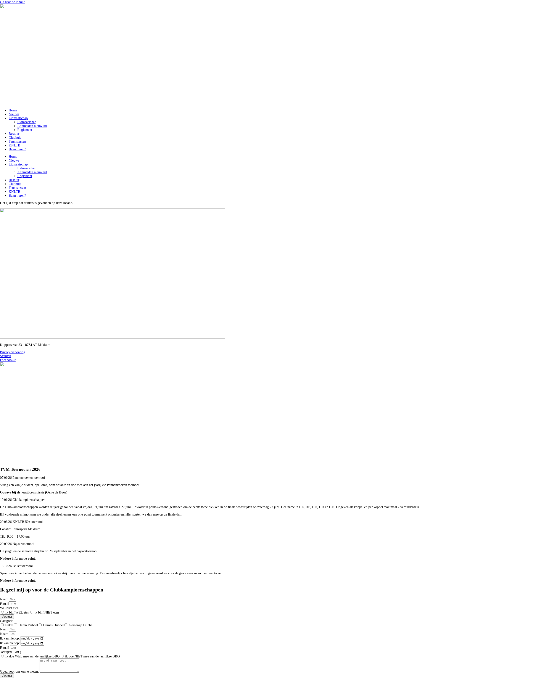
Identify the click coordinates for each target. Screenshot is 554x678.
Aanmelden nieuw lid (32, 126)
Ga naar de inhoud (12, 2)
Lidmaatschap (18, 118)
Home (13, 110)
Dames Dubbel (53, 625)
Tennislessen (17, 141)
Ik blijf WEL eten (17, 612)
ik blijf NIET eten (47, 612)
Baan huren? (17, 149)
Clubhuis (15, 137)
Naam (4, 599)
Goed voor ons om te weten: (20, 671)
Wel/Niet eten (9, 608)
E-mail (5, 604)
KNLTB (14, 145)
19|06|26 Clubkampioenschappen (22, 499)
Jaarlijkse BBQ (10, 652)
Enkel (9, 625)
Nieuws (14, 114)
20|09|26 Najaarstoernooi (17, 544)
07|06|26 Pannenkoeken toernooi (22, 477)
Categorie (6, 621)
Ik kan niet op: (10, 638)
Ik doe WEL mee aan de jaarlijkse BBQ (32, 656)
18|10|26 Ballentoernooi (16, 566)
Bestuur (14, 133)
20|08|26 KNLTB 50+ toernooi (21, 522)
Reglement (24, 130)
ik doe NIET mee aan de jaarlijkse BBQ (92, 656)
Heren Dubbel (28, 625)
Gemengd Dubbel (81, 625)
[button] (277, 478)
